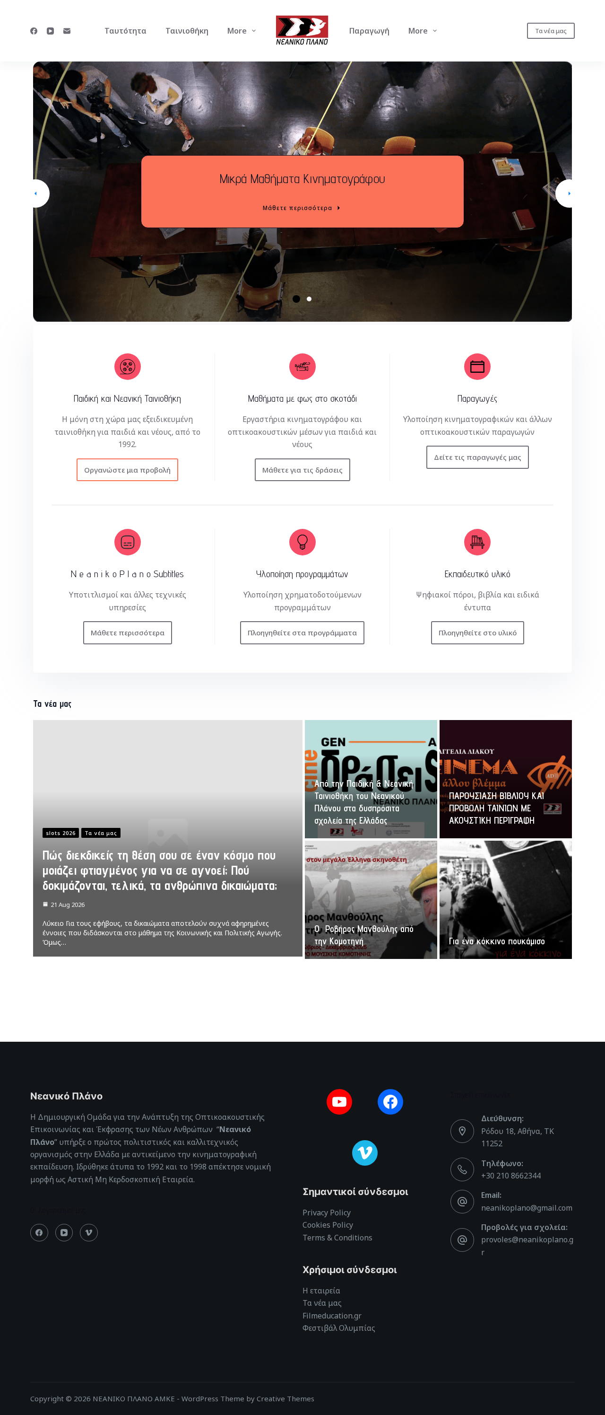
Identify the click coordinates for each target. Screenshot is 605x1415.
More (237, 31)
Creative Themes (285, 1398)
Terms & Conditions (337, 1237)
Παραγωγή (369, 31)
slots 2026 (61, 832)
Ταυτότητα (125, 31)
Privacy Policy (326, 1212)
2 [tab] (310, 299)
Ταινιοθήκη (186, 31)
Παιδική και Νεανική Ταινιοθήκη (302, 178)
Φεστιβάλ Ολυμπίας (338, 1328)
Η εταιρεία (321, 1290)
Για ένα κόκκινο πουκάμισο (497, 941)
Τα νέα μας (551, 30)
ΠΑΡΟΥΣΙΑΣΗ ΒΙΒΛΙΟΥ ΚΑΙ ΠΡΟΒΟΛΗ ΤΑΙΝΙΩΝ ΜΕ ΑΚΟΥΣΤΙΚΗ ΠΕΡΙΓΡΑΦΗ (496, 808)
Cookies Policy (327, 1225)
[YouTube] (50, 31)
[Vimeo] (89, 1233)
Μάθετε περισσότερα (297, 208)
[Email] (66, 31)
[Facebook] (33, 31)
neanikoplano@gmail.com (526, 1208)
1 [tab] (295, 299)
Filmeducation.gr (332, 1315)
